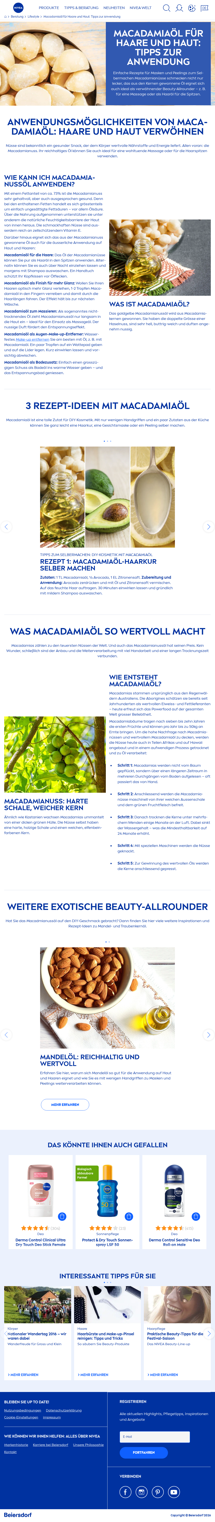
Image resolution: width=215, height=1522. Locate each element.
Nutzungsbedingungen (22, 1410)
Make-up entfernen (32, 339)
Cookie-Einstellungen (21, 1417)
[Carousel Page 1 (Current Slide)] (104, 441)
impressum (52, 1417)
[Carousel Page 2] (107, 441)
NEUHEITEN (114, 7)
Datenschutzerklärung (64, 1410)
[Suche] (166, 8)
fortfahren (144, 1453)
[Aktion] (192, 8)
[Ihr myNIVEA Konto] (179, 8)
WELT (141, 7)
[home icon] (5, 16)
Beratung (17, 16)
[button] (62, 1216)
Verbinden (130, 1476)
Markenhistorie (16, 1445)
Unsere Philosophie (88, 1445)
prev (6, 526)
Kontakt (10, 1452)
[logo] (18, 9)
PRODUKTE (49, 7)
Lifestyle (34, 16)
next (208, 526)
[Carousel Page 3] (110, 441)
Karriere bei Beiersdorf (50, 1445)
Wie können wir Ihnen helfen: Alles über (52, 1436)
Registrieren (133, 1402)
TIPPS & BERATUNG (81, 7)
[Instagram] (142, 1492)
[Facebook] (125, 1492)
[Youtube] (174, 1492)
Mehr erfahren (65, 1105)
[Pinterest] (158, 1492)
